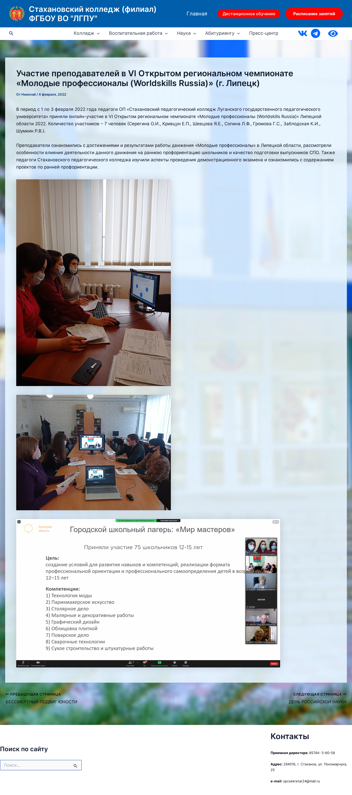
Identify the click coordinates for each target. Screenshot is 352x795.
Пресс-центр (263, 33)
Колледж (84, 33)
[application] (97, 33)
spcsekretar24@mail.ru (301, 781)
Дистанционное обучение (249, 13)
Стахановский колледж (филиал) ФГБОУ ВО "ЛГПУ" (93, 13)
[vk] (302, 33)
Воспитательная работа (135, 33)
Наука (184, 33)
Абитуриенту (219, 33)
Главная (197, 14)
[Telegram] (315, 33)
